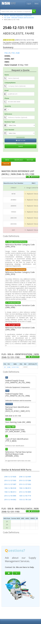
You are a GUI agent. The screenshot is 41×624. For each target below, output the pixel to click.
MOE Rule (30, 160)
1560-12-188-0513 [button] (25, 488)
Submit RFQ (35, 177)
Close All (6, 164)
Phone (7, 98)
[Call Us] (27, 177)
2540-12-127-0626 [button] (10, 477)
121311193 (15, 367)
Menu (36, 4)
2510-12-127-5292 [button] (25, 484)
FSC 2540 (16, 53)
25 (5, 367)
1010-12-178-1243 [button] (25, 500)
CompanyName (10, 83)
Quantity (8, 106)
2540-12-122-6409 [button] (25, 477)
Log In (29, 4)
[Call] (16, 573)
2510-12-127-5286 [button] (25, 480)
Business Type (10, 122)
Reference (8, 114)
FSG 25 (7, 53)
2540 (8, 367)
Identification (18, 160)
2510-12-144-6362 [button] (10, 500)
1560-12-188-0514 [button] (10, 492)
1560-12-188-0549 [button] (10, 488)
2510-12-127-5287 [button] (10, 484)
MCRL (7, 160)
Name (7, 75)
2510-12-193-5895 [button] (25, 492)
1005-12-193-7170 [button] (25, 496)
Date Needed (9, 130)
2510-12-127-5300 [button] (10, 480)
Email (6, 90)
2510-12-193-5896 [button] (10, 496)
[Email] (8, 573)
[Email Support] (29, 177)
